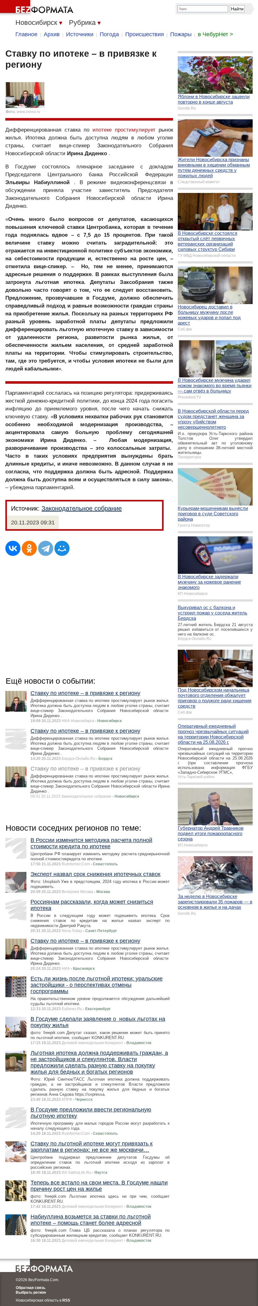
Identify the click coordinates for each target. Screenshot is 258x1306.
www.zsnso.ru (28, 112)
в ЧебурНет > (215, 34)
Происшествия (144, 34)
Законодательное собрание (82, 508)
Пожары (181, 34)
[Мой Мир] (62, 548)
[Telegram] (45, 548)
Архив (52, 34)
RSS (66, 1300)
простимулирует (135, 130)
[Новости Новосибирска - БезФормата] (38, 8)
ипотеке (102, 130)
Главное (26, 34)
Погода (109, 34)
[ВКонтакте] (12, 548)
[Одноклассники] (29, 548)
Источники (79, 34)
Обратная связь (30, 1288)
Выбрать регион (31, 1292)
